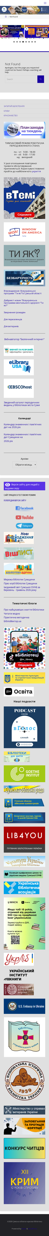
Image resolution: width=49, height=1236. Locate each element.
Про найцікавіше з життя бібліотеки (24, 609)
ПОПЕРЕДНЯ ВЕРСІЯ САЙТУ (15, 500)
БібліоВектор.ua (12, 621)
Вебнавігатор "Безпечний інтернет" (24, 339)
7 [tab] (32, 42)
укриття (36, 171)
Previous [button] (3, 32)
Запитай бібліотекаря (14, 106)
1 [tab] (14, 42)
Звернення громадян (14, 312)
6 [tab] (29, 42)
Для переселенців (13, 319)
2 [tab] (17, 42)
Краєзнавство (11, 115)
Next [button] (46, 32)
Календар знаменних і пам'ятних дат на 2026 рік (22, 426)
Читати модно (12, 613)
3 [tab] (20, 42)
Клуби (6, 111)
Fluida (23, 1228)
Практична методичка (16, 617)
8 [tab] (35, 42)
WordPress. (32, 1228)
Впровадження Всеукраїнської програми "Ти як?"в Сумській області (22, 292)
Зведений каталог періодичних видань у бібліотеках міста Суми (22, 404)
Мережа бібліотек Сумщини (19, 579)
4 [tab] (23, 42)
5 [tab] (26, 42)
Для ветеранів (11, 326)
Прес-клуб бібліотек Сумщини (20, 583)
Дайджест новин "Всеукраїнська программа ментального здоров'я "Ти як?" (23, 303)
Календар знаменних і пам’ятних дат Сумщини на (22, 436)
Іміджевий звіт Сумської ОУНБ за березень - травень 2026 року (22, 588)
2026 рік (8, 441)
